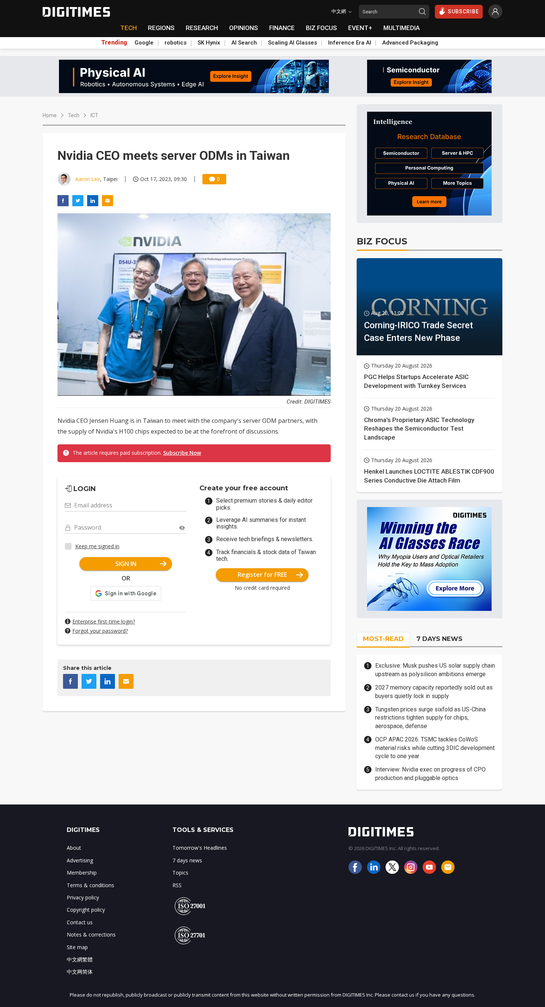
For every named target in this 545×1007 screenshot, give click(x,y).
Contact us (80, 922)
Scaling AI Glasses (292, 42)
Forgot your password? (100, 630)
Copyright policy (86, 909)
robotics (175, 42)
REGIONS (161, 28)
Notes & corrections (91, 934)
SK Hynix (209, 42)
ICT (94, 115)
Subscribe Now (182, 452)
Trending (114, 42)
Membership (82, 872)
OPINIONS (243, 28)
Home (50, 115)
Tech (73, 115)
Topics (180, 872)
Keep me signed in (97, 546)
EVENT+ (360, 28)
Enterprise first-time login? (103, 621)
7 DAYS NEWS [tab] (439, 638)
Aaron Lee (87, 178)
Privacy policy (83, 897)
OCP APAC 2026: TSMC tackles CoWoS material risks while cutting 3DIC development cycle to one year (435, 748)
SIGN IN (125, 564)
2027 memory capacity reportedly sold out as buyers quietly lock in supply (434, 691)
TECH (128, 28)
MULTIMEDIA (401, 28)
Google (144, 42)
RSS (177, 885)
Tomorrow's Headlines (199, 847)
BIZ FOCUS (321, 28)
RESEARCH (202, 28)
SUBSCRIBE (463, 11)
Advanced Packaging (410, 42)
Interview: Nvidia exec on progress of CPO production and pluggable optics (430, 773)
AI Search (244, 42)
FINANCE (282, 28)
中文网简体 (80, 971)
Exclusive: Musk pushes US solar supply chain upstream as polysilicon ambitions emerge (435, 669)
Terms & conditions (90, 885)
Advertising (80, 860)
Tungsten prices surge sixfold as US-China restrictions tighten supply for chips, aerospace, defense (430, 718)
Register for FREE (262, 574)
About (74, 847)
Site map (77, 947)
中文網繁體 (80, 959)
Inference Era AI (349, 42)
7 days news (187, 860)
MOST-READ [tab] (383, 638)
